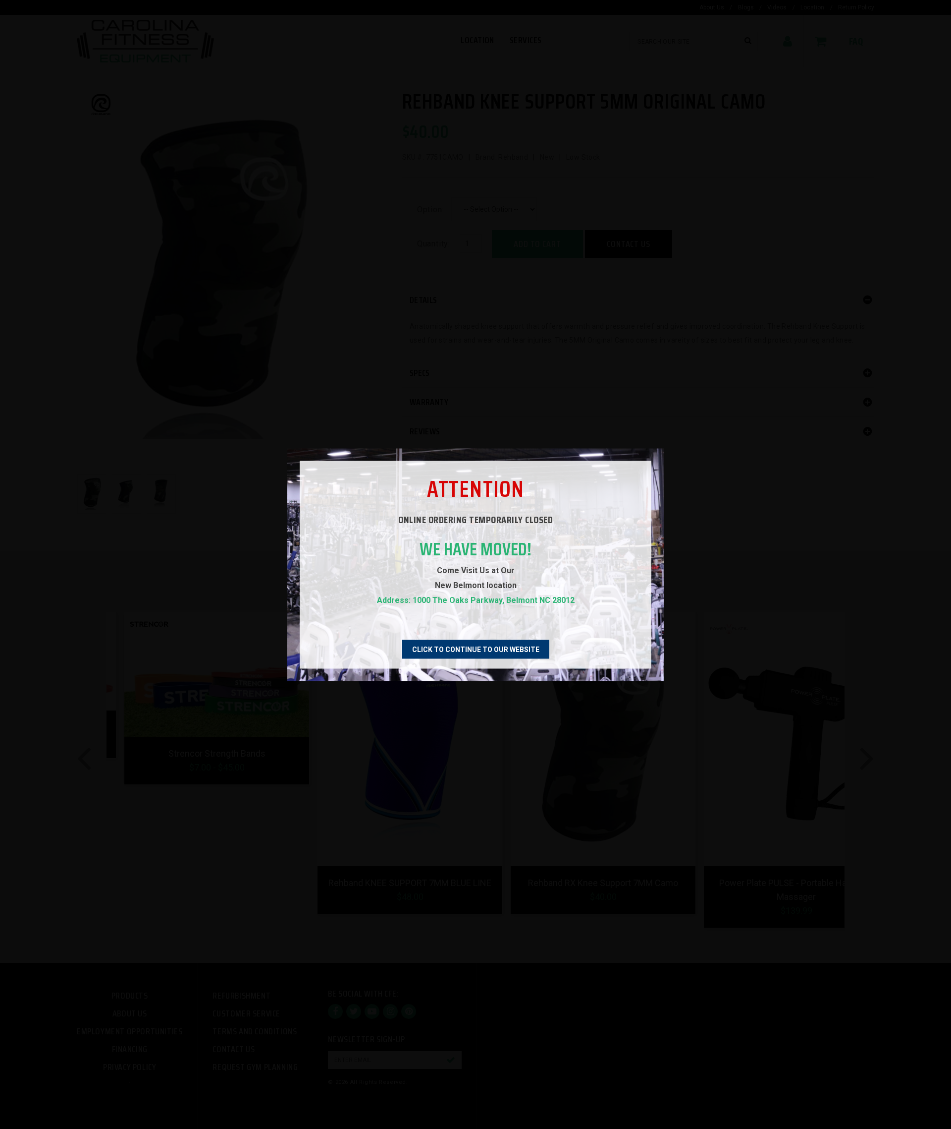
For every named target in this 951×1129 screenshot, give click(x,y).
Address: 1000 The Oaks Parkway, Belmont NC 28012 (476, 599)
